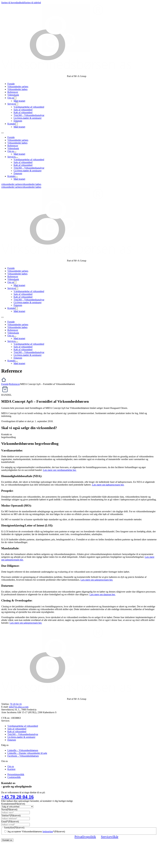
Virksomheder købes (17, 89)
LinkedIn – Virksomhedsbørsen (22, 750)
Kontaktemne (13, 803)
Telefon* (11, 815)
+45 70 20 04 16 (17, 796)
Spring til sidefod (32, 2)
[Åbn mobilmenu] (2, 132)
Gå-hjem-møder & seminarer (28, 118)
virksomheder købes (31, 184)
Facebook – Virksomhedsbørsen (23, 756)
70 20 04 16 (16, 704)
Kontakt (11, 123)
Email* (10, 821)
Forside (11, 83)
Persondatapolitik (15, 774)
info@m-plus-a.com (18, 706)
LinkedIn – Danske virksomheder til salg (27, 753)
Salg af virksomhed (23, 109)
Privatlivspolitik (85, 836)
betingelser (48, 831)
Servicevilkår (109, 836)
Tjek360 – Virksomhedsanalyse (29, 115)
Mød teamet (19, 101)
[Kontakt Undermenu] (16, 123)
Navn (9, 809)
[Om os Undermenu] (15, 98)
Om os (10, 97)
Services (11, 103)
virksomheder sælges (11, 184)
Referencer (12, 92)
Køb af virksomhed (23, 112)
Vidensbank (13, 95)
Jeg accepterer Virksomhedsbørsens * (36, 831)
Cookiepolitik (14, 777)
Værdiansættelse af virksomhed (29, 107)
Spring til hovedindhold (12, 2)
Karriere (11, 769)
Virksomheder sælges (17, 86)
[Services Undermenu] (17, 104)
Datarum (18, 120)
